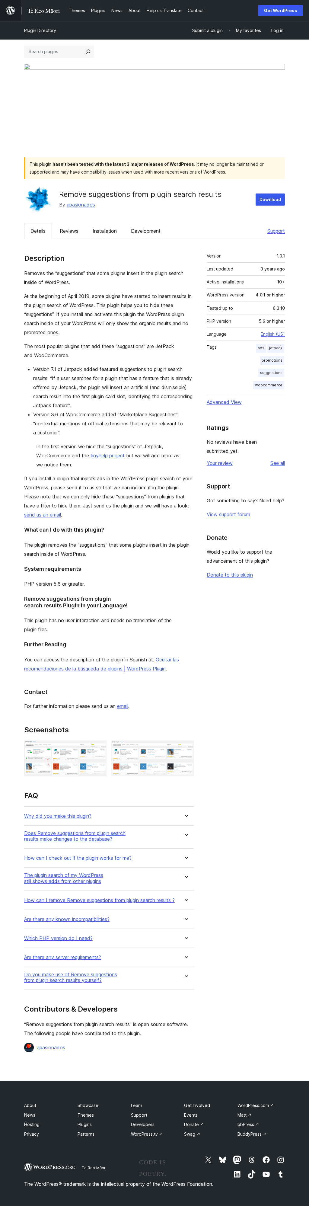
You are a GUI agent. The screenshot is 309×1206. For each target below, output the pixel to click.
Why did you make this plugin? (57, 816)
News (29, 1115)
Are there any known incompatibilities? (67, 919)
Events (191, 1115)
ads (261, 348)
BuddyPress (252, 1134)
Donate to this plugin (230, 575)
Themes (86, 1115)
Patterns (86, 1134)
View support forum (228, 514)
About (30, 1105)
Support (276, 231)
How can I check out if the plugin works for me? (78, 858)
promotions (272, 360)
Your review (220, 463)
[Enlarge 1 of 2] (98, 749)
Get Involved (197, 1105)
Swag (192, 1134)
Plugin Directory (40, 30)
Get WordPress (280, 10)
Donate (194, 1124)
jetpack (275, 348)
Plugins (85, 1124)
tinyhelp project (108, 456)
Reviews (69, 231)
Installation (105, 231)
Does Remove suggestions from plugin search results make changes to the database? (75, 836)
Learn (136, 1105)
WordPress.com (255, 1105)
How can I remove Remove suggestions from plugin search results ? (99, 900)
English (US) (273, 334)
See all (277, 463)
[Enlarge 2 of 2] (186, 749)
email (122, 706)
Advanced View (224, 402)
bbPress (248, 1124)
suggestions (271, 372)
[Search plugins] (88, 52)
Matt (244, 1115)
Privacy (31, 1134)
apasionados (81, 205)
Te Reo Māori (94, 1167)
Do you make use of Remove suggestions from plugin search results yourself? (70, 977)
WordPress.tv (147, 1134)
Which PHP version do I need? (58, 938)
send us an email (42, 515)
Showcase (88, 1105)
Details (38, 231)
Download (270, 199)
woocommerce (268, 385)
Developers (142, 1124)
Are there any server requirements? (62, 957)
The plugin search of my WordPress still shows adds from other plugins (63, 878)
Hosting (32, 1124)
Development (146, 231)
